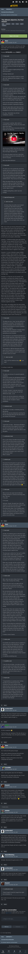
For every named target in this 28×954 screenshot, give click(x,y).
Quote (5, 520)
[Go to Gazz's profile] (2, 41)
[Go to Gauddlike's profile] (2, 768)
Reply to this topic (14, 36)
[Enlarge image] (20, 360)
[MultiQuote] (2, 521)
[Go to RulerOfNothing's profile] (2, 855)
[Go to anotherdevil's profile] (2, 709)
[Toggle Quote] (3, 56)
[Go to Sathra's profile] (2, 726)
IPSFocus (17, 946)
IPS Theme (11, 946)
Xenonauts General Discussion (18, 30)
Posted (11, 42)
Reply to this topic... (9, 918)
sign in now (8, 912)
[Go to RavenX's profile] (2, 785)
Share (7, 926)
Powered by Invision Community (14, 947)
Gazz (4, 29)
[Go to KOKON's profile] (2, 811)
